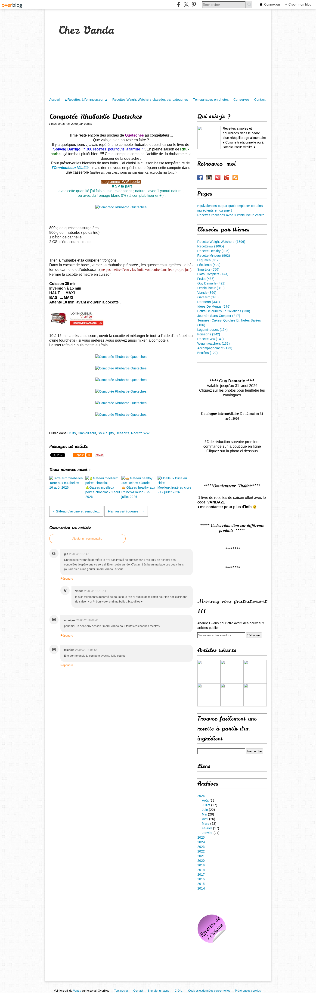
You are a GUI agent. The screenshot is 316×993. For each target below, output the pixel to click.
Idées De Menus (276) (213, 306)
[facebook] (178, 4)
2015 (201, 884)
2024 (201, 842)
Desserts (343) (208, 302)
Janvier (207, 833)
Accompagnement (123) (214, 348)
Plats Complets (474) (212, 274)
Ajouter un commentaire (87, 538)
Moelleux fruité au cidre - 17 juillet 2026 (174, 490)
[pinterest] (194, 4)
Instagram (209, 177)
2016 (201, 879)
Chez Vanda (86, 30)
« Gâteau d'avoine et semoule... (76, 511)
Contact (260, 99)
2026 (201, 796)
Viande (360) (206, 292)
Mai (204, 814)
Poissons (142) (208, 334)
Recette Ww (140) (210, 339)
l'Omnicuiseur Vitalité (70, 168)
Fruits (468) (205, 279)
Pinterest (217, 177)
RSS (235, 177)
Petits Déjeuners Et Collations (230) (223, 311)
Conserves (241, 99)
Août (205, 800)
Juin (205, 810)
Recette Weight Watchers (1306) (221, 242)
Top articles (121, 990)
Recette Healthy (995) (213, 251)
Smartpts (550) (208, 269)
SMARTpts (106, 433)
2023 (201, 847)
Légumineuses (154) (212, 329)
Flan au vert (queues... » (126, 511)
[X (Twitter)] (186, 4)
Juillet (206, 805)
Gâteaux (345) (208, 297)
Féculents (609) (208, 265)
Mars (205, 823)
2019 (201, 865)
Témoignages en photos (211, 99)
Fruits (72, 433)
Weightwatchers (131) (213, 343)
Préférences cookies (248, 990)
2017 (201, 874)
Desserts (122, 433)
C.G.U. (179, 990)
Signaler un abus (159, 990)
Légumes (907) (208, 260)
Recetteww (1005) (210, 246)
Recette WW (140, 433)
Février (207, 828)
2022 (201, 851)
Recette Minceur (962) (213, 255)
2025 (201, 837)
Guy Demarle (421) (211, 283)
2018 (201, 870)
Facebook (200, 177)
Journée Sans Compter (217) (218, 316)
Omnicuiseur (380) (211, 288)
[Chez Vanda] (208, 137)
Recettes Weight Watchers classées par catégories (150, 99)
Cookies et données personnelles (209, 990)
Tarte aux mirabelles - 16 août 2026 (65, 485)
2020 (201, 860)
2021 (201, 856)
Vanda (77, 990)
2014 (201, 888)
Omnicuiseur (87, 433)
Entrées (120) (207, 353)
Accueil (54, 99)
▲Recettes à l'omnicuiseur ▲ (86, 99)
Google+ (226, 177)
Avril (205, 819)
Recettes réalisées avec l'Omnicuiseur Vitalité (230, 215)
